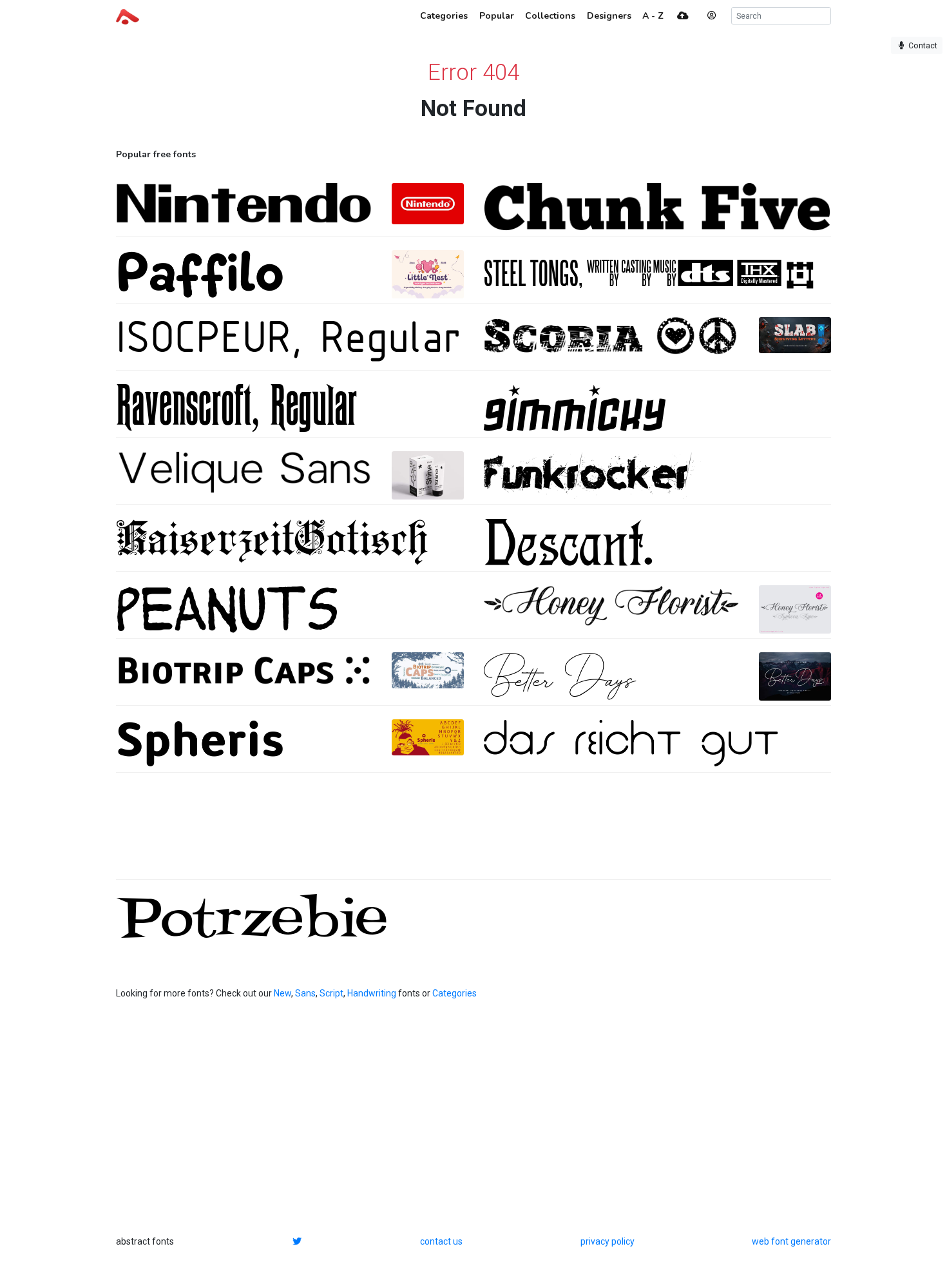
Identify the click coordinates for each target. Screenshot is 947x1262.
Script (331, 993)
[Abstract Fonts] (127, 15)
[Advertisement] (473, 832)
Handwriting (371, 993)
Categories (454, 993)
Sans (305, 993)
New (282, 993)
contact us (441, 1241)
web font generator (791, 1241)
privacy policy (607, 1241)
